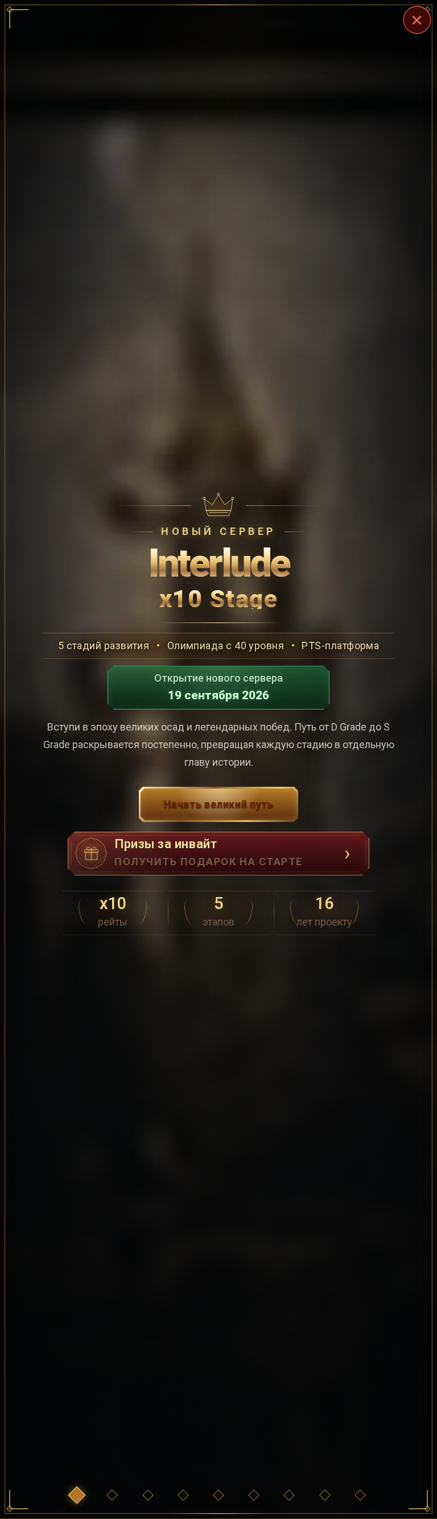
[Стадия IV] (254, 1495)
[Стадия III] (218, 1495)
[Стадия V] (289, 1495)
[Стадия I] (148, 1495)
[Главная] (77, 1495)
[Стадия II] (183, 1495)
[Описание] (325, 1495)
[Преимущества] (112, 1495)
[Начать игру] (360, 1495)
